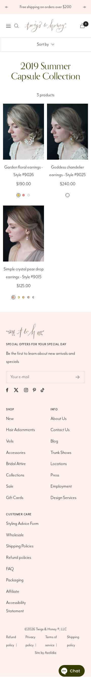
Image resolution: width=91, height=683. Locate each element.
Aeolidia (50, 653)
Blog (54, 441)
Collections (15, 475)
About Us (58, 418)
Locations (59, 464)
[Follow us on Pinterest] (37, 390)
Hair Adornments (20, 430)
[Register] (78, 377)
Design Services (63, 497)
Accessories (15, 452)
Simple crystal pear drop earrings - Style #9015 (24, 273)
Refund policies (18, 557)
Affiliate (12, 591)
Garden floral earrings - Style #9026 (23, 171)
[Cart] (82, 25)
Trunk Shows (61, 452)
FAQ (10, 569)
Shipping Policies (19, 546)
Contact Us (60, 430)
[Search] (16, 26)
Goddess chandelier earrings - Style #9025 (67, 171)
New (10, 418)
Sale (9, 486)
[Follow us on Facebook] (9, 390)
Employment (61, 486)
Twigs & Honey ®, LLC (51, 629)
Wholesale (15, 535)
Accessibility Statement (16, 607)
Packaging (15, 580)
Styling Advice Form (22, 523)
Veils (9, 441)
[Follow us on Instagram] (28, 390)
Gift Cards (14, 497)
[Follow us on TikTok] (45, 390)
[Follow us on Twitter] (18, 390)
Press (55, 475)
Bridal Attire (16, 464)
